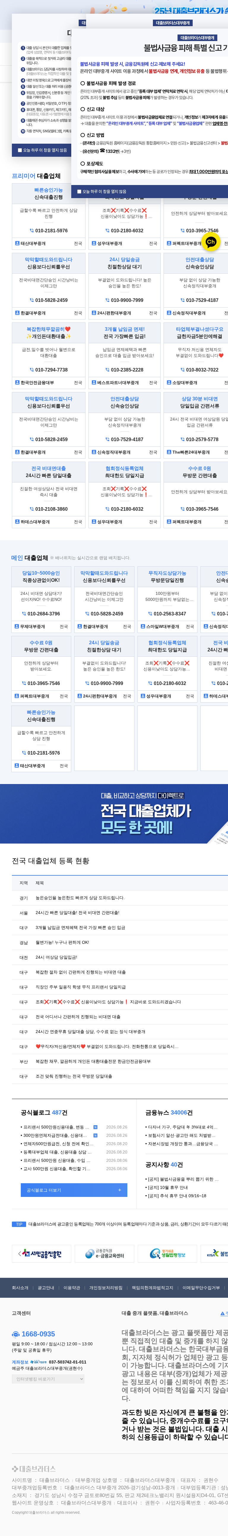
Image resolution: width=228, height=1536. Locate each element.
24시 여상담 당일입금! (56, 957)
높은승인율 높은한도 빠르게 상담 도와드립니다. (80, 897)
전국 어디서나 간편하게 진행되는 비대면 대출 (78, 1016)
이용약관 (72, 1287)
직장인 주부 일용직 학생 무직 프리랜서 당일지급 (81, 987)
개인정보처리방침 (106, 1287)
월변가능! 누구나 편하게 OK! (62, 942)
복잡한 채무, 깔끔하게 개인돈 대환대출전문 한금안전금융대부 (93, 1061)
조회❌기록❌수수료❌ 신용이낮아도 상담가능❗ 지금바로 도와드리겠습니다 (108, 1001)
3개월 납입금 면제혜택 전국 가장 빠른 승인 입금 (80, 927)
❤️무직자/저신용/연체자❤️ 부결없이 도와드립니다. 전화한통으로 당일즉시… (107, 1046)
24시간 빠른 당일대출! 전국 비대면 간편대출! (77, 912)
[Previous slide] (19, 1253)
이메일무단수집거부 (201, 1287)
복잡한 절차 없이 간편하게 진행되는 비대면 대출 (81, 972)
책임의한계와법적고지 (152, 1287)
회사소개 (20, 1287)
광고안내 (46, 1287)
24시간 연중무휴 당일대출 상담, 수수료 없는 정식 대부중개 (90, 1031)
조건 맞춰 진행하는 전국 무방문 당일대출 (74, 1076)
